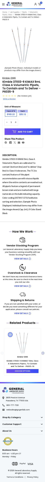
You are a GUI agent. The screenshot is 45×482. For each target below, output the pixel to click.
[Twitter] (15, 142)
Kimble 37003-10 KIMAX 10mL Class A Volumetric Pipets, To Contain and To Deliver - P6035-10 (22, 363)
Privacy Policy (32, 477)
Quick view (10, 334)
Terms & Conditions (15, 477)
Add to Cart (25, 131)
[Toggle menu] (3, 4)
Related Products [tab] (23, 323)
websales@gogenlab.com (18, 409)
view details (21, 258)
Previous (2, 353)
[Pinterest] (6, 142)
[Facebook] (10, 142)
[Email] (19, 142)
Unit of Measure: (13, 106)
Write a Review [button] (9, 99)
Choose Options (22, 371)
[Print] (23, 142)
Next (42, 353)
